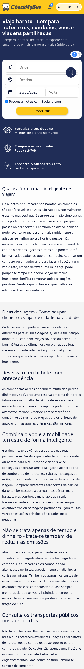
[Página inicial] (23, 7)
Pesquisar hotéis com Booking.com (35, 101)
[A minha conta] (49, 6)
